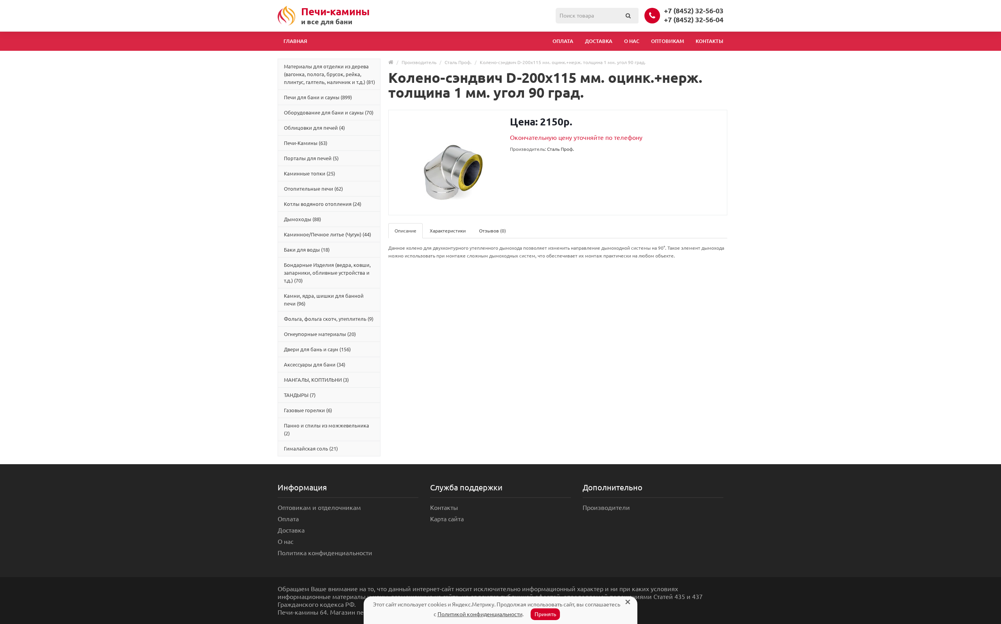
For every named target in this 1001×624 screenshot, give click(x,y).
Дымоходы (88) (302, 219)
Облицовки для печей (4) (314, 128)
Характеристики (448, 230)
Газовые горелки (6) (308, 410)
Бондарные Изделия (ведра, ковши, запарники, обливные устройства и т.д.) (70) (327, 272)
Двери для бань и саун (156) (317, 349)
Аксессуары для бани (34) (314, 364)
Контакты (709, 41)
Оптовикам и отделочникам (319, 507)
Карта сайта (447, 518)
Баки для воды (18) (307, 249)
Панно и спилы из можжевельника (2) (326, 429)
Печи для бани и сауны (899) (318, 97)
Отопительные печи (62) (313, 188)
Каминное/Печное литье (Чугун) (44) (327, 234)
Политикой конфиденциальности (480, 614)
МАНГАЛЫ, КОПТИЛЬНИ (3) (316, 380)
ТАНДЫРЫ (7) (300, 395)
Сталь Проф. (458, 62)
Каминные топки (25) (309, 173)
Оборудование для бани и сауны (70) (328, 112)
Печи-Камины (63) (305, 143)
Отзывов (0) (492, 230)
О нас (631, 41)
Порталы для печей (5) (311, 158)
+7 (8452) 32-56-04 (693, 19)
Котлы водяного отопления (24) (322, 204)
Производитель (419, 62)
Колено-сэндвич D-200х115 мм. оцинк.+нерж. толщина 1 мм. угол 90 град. (563, 62)
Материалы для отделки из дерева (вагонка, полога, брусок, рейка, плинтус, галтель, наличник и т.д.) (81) (329, 74)
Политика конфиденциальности (325, 552)
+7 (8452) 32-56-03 (693, 10)
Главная (295, 41)
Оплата (563, 41)
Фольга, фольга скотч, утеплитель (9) (328, 319)
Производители (606, 507)
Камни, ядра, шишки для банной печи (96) (324, 299)
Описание (405, 230)
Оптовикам (667, 41)
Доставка (598, 41)
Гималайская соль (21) (311, 448)
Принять (545, 614)
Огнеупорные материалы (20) (320, 334)
